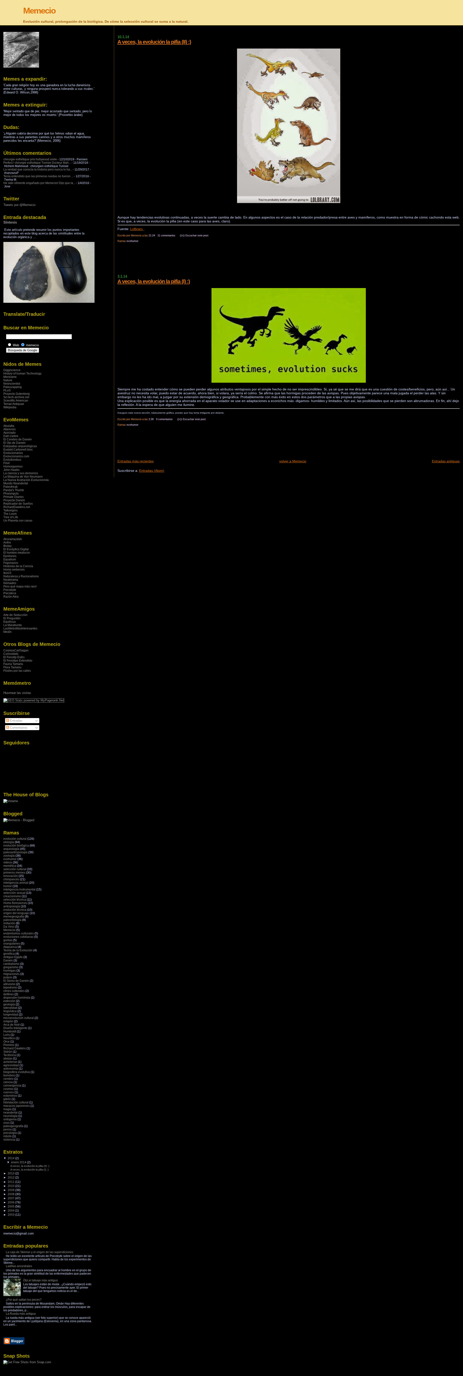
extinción (9, 1001)
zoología (9, 855)
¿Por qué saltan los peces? (23, 1299)
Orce (6, 1041)
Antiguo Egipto (13, 957)
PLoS (7, 390)
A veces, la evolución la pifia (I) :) (153, 281)
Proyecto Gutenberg (16, 393)
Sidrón (7, 1051)
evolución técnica (14, 909)
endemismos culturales (18, 933)
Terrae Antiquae (13, 404)
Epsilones (9, 556)
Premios (8, 1045)
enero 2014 (19, 1162)
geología (9, 1004)
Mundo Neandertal (15, 483)
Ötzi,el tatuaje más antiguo (40, 1280)
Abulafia (8, 426)
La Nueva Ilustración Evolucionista (26, 480)
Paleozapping (12, 387)
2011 (11, 1182)
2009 (11, 1190)
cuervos (8, 1092)
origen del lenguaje (16, 913)
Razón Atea (11, 596)
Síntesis (10, 222)
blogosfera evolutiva (16, 1072)
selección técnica (14, 899)
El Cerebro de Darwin (17, 439)
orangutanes (11, 943)
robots (7, 1136)
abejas (7, 1058)
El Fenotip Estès (14, 657)
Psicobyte (9, 590)
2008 (11, 1194)
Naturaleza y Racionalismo (21, 576)
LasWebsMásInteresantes (20, 628)
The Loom (10, 513)
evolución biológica (16, 845)
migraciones (11, 974)
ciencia (8, 1082)
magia (7, 1109)
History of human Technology (22, 373)
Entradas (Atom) (151, 471)
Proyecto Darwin (14, 500)
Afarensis (9, 429)
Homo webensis (14, 569)
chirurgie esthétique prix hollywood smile (30, 159)
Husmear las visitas (17, 693)
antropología (11, 906)
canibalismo (11, 964)
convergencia (12, 1085)
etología (8, 842)
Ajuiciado (9, 432)
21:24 (152, 235)
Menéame (10, 377)
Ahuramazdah (12, 539)
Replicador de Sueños (18, 503)
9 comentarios (164, 419)
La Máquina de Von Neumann (23, 476)
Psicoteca (9, 593)
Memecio (39, 10)
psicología (10, 1133)
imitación (9, 923)
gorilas (7, 940)
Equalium (9, 559)
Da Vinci (8, 926)
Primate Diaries (13, 497)
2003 (11, 1214)
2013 (11, 1173)
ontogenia (10, 1119)
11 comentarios (166, 235)
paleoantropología (15, 852)
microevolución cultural (18, 1018)
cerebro (8, 1078)
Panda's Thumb (13, 490)
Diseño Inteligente (15, 1028)
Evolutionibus (12, 459)
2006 (11, 1202)
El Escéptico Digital (16, 549)
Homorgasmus (13, 466)
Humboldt (9, 1031)
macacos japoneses (16, 1106)
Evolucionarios (13, 453)
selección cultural (14, 869)
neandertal (10, 1112)
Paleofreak (10, 486)
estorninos (10, 1095)
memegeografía (13, 916)
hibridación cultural (15, 1102)
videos (7, 862)
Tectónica (9, 1055)
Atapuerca (10, 947)
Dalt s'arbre (10, 436)
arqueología (11, 849)
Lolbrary (137, 229)
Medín (7, 632)
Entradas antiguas (446, 461)
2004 (11, 1210)
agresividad (11, 1065)
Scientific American (15, 400)
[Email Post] (209, 235)
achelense (10, 1062)
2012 (11, 1177)
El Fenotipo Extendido (17, 660)
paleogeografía (13, 1126)
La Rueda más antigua (21, 1313)
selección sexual (14, 893)
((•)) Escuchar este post (194, 235)
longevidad (10, 1014)
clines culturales (14, 991)
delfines (8, 994)
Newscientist (11, 383)
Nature (7, 380)
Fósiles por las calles (17, 670)
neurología (10, 1116)
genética (9, 953)
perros (7, 1129)
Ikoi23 (7, 573)
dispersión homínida (16, 997)
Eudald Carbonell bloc (18, 449)
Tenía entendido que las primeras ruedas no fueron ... (38, 176)
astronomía (10, 1068)
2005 (11, 1206)
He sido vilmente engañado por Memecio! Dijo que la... (39, 183)
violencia (9, 1139)
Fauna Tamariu (13, 664)
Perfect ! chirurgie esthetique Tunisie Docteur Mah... (37, 162)
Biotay (7, 546)
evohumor (132, 241)
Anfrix (7, 542)
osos (6, 1122)
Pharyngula (11, 493)
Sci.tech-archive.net (16, 397)
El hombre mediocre (16, 552)
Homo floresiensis (15, 903)
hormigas (9, 970)
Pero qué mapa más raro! (20, 586)
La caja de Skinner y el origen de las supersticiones (39, 1252)
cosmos (8, 1089)
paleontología (12, 920)
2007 (11, 1198)
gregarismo (10, 967)
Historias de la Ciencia (18, 566)
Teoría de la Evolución (18, 950)
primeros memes (14, 872)
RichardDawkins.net (16, 507)
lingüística (10, 1011)
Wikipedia (9, 407)
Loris (6, 1035)
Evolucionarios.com (16, 456)
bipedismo (10, 987)
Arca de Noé (11, 1024)
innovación (10, 876)
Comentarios (18, 727)
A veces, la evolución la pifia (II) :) (154, 42)
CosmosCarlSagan (15, 650)
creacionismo (12, 896)
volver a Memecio (292, 461)
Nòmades (9, 583)
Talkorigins (10, 510)
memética (9, 866)
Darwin (8, 960)
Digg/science (11, 370)
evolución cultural (15, 838)
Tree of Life (10, 517)
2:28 (151, 419)
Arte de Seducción (15, 615)
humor (7, 886)
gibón (7, 1099)
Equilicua (9, 621)
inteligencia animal (15, 882)
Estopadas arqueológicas (20, 446)
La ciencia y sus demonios (20, 473)
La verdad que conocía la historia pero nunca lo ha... (37, 169)
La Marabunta (12, 625)
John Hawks (11, 470)
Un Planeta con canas (17, 520)
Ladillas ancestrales (19, 1266)
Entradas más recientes (135, 461)
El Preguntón (11, 618)
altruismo (9, 984)
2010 (11, 1186)
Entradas (15, 720)
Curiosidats (10, 654)
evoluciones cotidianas (18, 937)
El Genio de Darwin (16, 980)
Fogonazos (10, 563)
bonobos (9, 1075)
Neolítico (9, 1038)
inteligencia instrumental (19, 889)
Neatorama (10, 579)
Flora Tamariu (12, 667)
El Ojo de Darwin (14, 443)
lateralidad (10, 1007)
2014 (11, 1158)
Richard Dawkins (14, 1048)
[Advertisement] (205, 260)
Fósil (6, 463)
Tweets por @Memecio (19, 205)
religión (8, 1021)
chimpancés (11, 879)
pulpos (7, 977)
